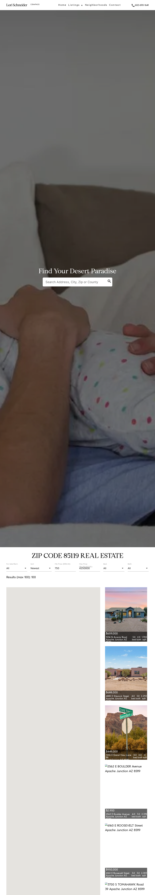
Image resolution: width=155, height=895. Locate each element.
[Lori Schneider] (16, 8)
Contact (115, 4)
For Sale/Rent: (12, 564)
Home (62, 4)
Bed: (105, 564)
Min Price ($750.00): (63, 564)
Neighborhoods (96, 4)
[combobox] (16, 568)
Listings (75, 4)
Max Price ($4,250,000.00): (85, 565)
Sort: (32, 564)
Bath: (130, 564)
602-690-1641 (140, 5)
